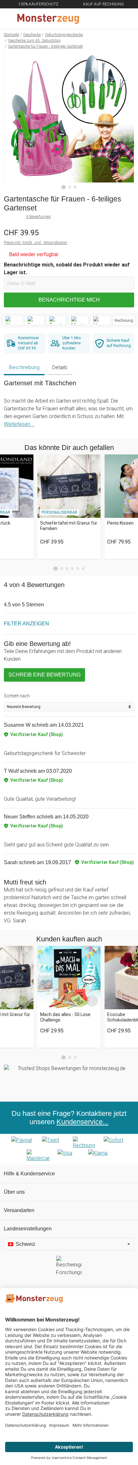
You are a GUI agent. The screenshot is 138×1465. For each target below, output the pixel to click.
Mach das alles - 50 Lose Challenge (65, 1017)
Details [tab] (59, 367)
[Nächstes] (128, 120)
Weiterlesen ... (19, 424)
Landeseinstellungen (28, 1228)
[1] (63, 187)
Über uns (14, 1192)
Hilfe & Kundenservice (29, 1173)
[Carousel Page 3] (67, 568)
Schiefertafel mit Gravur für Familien (68, 525)
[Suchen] (98, 19)
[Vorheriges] (10, 120)
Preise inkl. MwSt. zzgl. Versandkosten (35, 242)
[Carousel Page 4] (72, 568)
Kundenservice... (82, 1122)
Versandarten (19, 1210)
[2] (69, 187)
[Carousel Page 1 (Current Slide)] (55, 568)
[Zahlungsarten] (69, 1149)
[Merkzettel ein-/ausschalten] (126, 173)
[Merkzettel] (112, 19)
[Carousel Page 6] (83, 568)
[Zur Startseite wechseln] (53, 18)
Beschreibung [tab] (24, 367)
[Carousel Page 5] (77, 568)
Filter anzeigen (26, 623)
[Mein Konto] (125, 19)
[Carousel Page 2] (61, 568)
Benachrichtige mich (69, 300)
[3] (75, 187)
